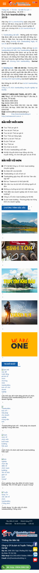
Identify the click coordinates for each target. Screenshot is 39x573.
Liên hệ (31, 523)
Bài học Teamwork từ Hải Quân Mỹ (16, 181)
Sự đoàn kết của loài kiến (13, 171)
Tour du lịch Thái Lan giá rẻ (13, 133)
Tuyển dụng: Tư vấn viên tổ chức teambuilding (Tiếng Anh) (14, 508)
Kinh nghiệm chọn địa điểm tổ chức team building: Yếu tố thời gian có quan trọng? (17, 484)
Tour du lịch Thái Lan (11, 130)
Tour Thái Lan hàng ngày (13, 136)
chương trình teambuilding (20, 41)
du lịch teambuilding (30, 83)
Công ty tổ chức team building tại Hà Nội (18, 197)
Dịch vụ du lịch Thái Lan (12, 139)
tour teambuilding (23, 50)
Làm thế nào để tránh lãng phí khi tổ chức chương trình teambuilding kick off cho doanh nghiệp (18, 397)
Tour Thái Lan (9, 144)
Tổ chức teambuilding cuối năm (15, 150)
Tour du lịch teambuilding (12, 48)
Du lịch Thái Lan (9, 141)
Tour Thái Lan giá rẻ (11, 128)
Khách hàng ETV (26, 521)
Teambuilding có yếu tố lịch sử (15, 174)
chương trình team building (11, 79)
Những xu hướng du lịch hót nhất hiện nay (19, 189)
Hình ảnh (8, 523)
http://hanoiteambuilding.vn (21, 114)
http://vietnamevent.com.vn (12, 116)
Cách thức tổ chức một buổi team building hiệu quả (18, 451)
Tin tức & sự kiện (20, 523)
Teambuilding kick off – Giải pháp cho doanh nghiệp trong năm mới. (19, 426)
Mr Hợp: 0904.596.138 (18, 567)
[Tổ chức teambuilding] (19, 3)
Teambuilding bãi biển (11, 35)
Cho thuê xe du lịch (10, 147)
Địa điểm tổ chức (12, 521)
